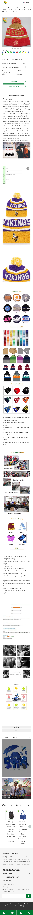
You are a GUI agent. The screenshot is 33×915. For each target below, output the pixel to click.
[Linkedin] (7, 870)
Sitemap (17, 906)
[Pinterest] (18, 870)
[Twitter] (9, 870)
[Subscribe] (28, 896)
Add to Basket (12, 86)
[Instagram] (15, 870)
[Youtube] (12, 870)
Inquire (12, 82)
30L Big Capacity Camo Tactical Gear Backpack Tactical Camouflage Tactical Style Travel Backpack (10, 831)
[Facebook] (4, 870)
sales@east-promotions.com (12, 887)
